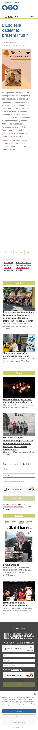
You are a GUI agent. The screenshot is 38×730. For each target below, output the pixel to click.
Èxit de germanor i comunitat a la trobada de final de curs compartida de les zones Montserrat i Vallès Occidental (18, 316)
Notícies (10, 17)
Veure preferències (19, 722)
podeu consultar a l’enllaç (13, 136)
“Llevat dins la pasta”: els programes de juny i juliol (16, 354)
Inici (6, 17)
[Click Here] (29, 7)
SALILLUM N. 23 (11, 565)
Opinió (19, 373)
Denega (19, 717)
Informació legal (18, 727)
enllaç (12, 150)
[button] (35, 693)
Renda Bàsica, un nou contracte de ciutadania (15, 604)
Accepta (19, 711)
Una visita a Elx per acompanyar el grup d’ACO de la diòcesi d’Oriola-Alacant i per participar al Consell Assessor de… (18, 443)
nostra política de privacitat (13, 507)
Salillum (19, 515)
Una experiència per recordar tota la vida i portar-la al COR (18, 400)
